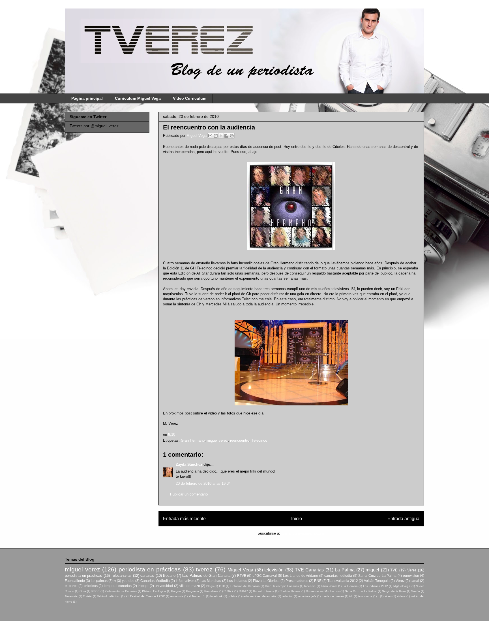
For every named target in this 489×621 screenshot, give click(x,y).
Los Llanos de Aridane (300, 575)
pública (232, 596)
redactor (287, 596)
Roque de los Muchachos (323, 591)
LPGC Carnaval (264, 575)
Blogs (210, 586)
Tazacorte (71, 596)
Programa (192, 591)
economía (176, 596)
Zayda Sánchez (189, 464)
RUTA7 (243, 591)
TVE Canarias (309, 569)
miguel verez (217, 440)
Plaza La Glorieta (266, 580)
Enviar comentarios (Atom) (303, 533)
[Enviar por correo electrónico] (210, 136)
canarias (147, 575)
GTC (222, 586)
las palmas (99, 580)
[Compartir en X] (221, 136)
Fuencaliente (75, 580)
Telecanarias (121, 575)
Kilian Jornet (329, 586)
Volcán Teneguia (377, 580)
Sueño (415, 591)
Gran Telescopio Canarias (282, 586)
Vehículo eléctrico (108, 596)
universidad (164, 586)
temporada (365, 596)
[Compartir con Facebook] (226, 136)
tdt (351, 596)
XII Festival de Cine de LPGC (145, 596)
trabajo (143, 586)
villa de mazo (189, 586)
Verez (412, 570)
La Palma (345, 569)
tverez (204, 569)
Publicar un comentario (189, 494)
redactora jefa (307, 596)
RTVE (241, 575)
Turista (87, 596)
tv (114, 580)
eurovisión (411, 575)
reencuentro (239, 440)
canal (415, 580)
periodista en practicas (83, 575)
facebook (216, 596)
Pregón (176, 591)
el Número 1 (197, 596)
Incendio (310, 586)
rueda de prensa (333, 596)
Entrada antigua (403, 518)
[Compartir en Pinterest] (232, 136)
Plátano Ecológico (154, 591)
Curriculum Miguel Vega (138, 98)
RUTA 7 (228, 591)
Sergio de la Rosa (394, 591)
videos (401, 596)
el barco (71, 586)
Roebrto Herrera (290, 591)
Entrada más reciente (184, 518)
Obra (83, 591)
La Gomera (350, 586)
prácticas (91, 586)
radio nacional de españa (259, 596)
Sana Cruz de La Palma (361, 591)
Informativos (185, 580)
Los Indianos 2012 (375, 586)
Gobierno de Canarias (244, 586)
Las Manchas (210, 580)
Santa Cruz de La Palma (377, 575)
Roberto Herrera (263, 591)
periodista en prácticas (150, 569)
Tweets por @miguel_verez (94, 126)
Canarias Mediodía (155, 580)
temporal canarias (118, 586)
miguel (372, 569)
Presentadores (297, 580)
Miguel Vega (197, 135)
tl (378, 596)
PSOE (95, 591)
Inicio (296, 518)
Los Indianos (237, 580)
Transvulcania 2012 (342, 580)
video (388, 596)
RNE (317, 580)
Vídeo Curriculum (189, 98)
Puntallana (211, 591)
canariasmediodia (338, 575)
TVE (394, 570)
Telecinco (259, 440)
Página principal (87, 98)
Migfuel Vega (402, 586)
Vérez (400, 580)
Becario (169, 575)
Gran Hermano (193, 440)
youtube (128, 580)
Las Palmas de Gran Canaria (206, 575)
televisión (274, 569)
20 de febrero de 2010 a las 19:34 (203, 483)
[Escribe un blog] (215, 136)
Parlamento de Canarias (121, 591)
